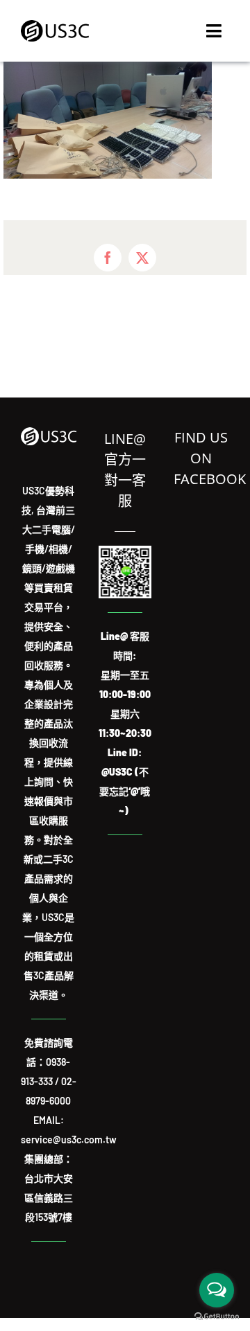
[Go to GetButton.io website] (216, 1316)
